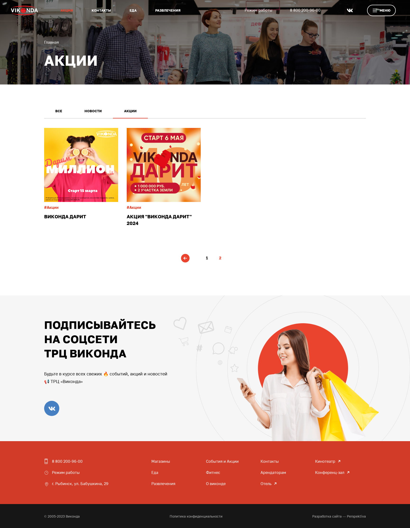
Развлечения (168, 10)
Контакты (101, 10)
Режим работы (258, 10)
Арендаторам (273, 472)
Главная (51, 42)
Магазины (160, 461)
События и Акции (222, 461)
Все (58, 111)
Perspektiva (356, 516)
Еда (133, 10)
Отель (266, 483)
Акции (67, 10)
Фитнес (213, 472)
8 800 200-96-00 (305, 10)
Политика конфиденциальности (196, 516)
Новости (93, 111)
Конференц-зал (329, 472)
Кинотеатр (325, 461)
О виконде (216, 483)
